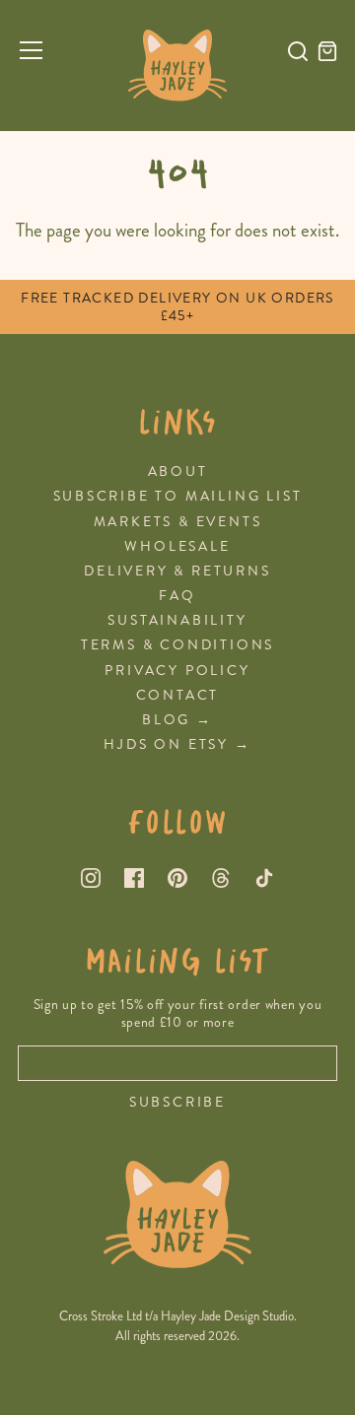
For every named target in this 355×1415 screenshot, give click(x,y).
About (178, 471)
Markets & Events (178, 521)
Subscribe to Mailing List (178, 496)
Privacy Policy (177, 670)
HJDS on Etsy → (177, 744)
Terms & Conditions (177, 645)
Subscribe (177, 1103)
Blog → (177, 719)
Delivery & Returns (177, 571)
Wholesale (177, 546)
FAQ (177, 595)
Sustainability (177, 620)
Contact (178, 695)
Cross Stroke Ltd (100, 1316)
